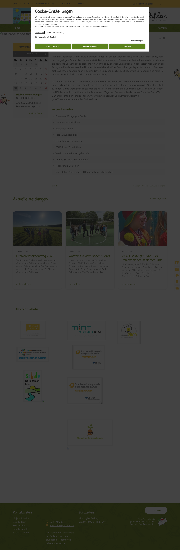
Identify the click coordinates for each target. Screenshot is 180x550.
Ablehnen (127, 46)
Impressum (39, 32)
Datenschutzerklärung (55, 32)
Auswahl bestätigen (90, 46)
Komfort (52, 37)
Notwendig (42, 37)
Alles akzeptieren (52, 46)
